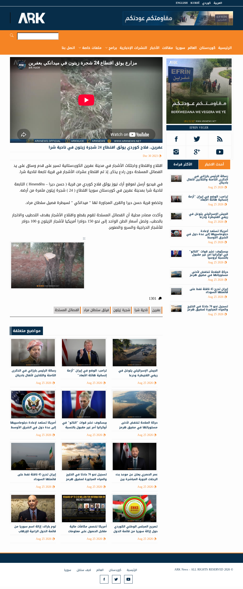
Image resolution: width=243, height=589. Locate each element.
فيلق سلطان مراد (96, 310)
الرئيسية (225, 48)
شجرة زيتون (121, 310)
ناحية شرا (141, 310)
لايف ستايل (84, 570)
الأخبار (154, 48)
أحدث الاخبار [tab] (214, 164)
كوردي (206, 2)
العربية (218, 2)
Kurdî (195, 2)
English (182, 2)
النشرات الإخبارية (133, 48)
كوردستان (207, 48)
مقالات (167, 48)
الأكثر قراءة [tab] (182, 164)
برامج (113, 48)
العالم (192, 48)
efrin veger (199, 127)
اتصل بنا (68, 48)
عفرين (156, 310)
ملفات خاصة (92, 48)
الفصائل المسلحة (67, 310)
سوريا (180, 48)
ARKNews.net (32, 17)
